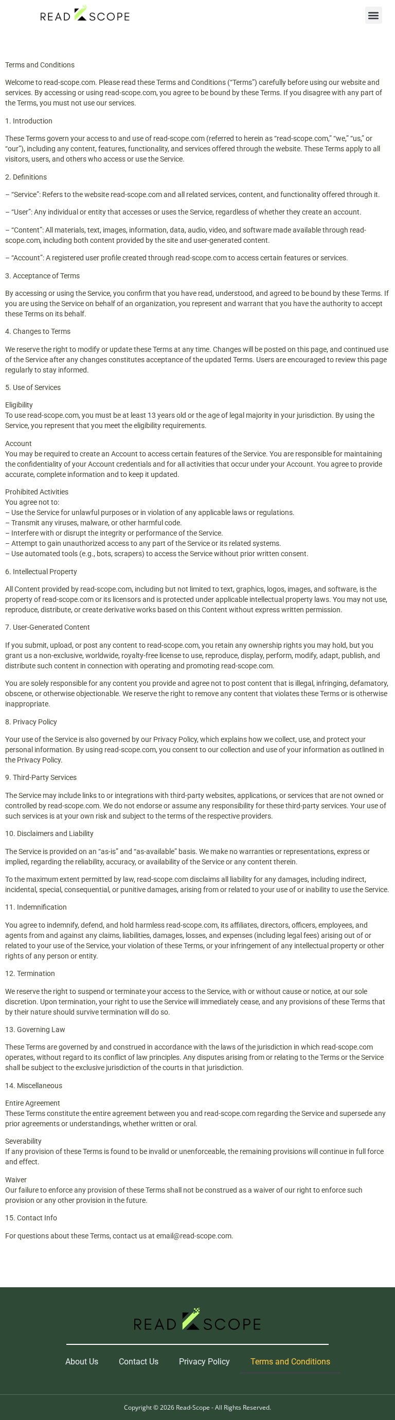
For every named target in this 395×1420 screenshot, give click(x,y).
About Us (81, 1361)
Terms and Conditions (290, 1361)
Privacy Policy (204, 1361)
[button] (373, 15)
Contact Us (138, 1361)
